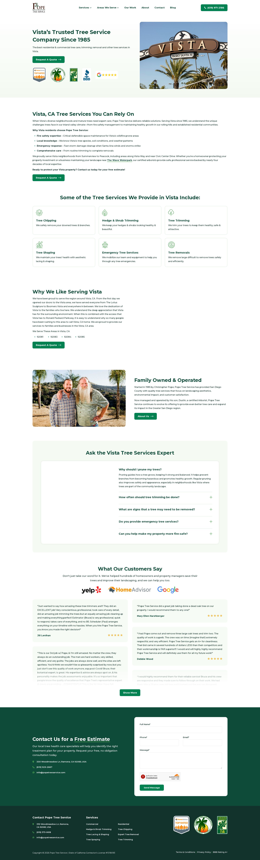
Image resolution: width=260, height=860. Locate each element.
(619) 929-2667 (44, 767)
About (145, 7)
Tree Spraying (93, 840)
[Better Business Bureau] (86, 75)
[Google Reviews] (106, 75)
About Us (143, 416)
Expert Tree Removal (128, 834)
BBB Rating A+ (220, 852)
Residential (123, 824)
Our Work (130, 7)
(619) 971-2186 (215, 7)
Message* (144, 750)
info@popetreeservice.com (51, 772)
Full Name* (145, 724)
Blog (173, 7)
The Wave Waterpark (119, 160)
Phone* (143, 737)
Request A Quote (46, 59)
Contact (160, 7)
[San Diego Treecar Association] (57, 75)
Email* (186, 737)
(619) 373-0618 (44, 832)
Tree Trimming (125, 840)
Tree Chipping (125, 829)
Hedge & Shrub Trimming (98, 829)
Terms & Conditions (185, 852)
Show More (130, 692)
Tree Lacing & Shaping (97, 834)
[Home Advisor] (39, 75)
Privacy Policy (204, 852)
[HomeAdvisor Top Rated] (181, 825)
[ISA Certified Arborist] (74, 75)
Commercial (92, 824)
